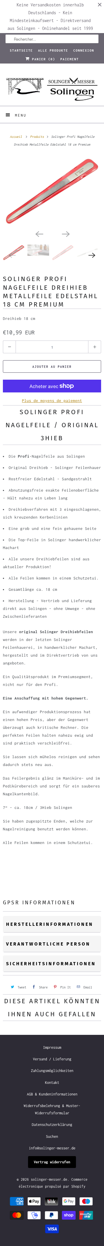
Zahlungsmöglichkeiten (52, 1070)
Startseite (21, 50)
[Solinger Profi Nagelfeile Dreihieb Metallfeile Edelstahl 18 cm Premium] (52, 191)
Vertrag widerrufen (52, 1162)
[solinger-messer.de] (52, 86)
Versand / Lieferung (52, 1059)
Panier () (42, 59)
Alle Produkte (53, 50)
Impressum (52, 1047)
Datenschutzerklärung (52, 1124)
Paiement (69, 59)
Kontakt (52, 1082)
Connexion (83, 50)
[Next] (65, 233)
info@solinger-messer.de (52, 1148)
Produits (38, 136)
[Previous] (38, 233)
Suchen (52, 1136)
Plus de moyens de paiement (52, 400)
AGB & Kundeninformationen (52, 1094)
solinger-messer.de (49, 1179)
